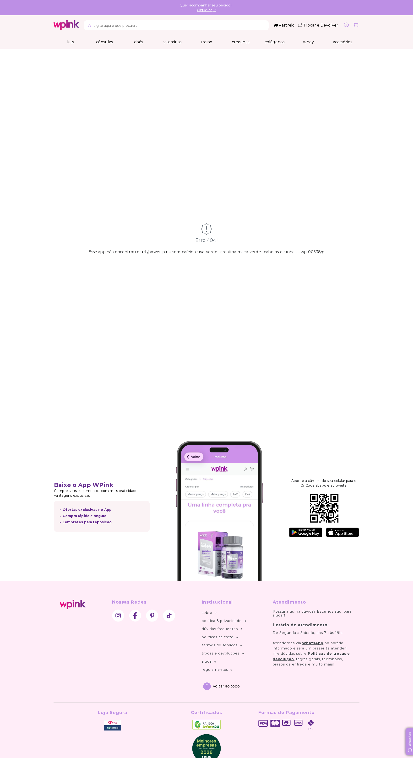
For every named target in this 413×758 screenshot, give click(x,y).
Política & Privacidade (222, 621)
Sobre (207, 613)
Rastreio (286, 25)
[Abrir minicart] (355, 25)
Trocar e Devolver (320, 25)
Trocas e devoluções (220, 653)
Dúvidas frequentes (220, 629)
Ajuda (207, 661)
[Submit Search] (89, 26)
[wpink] (66, 28)
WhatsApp (312, 643)
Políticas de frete (218, 637)
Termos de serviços (220, 645)
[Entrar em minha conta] (346, 25)
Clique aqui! (206, 10)
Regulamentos (215, 669)
